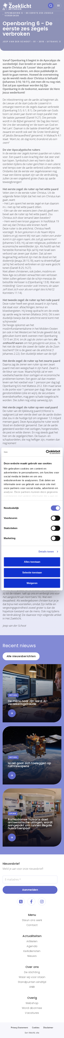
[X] (21, 901)
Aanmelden (30, 890)
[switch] (55, 518)
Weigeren (32, 583)
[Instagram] (42, 901)
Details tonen (46, 551)
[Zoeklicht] (17, 5)
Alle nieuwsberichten (21, 656)
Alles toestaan (32, 561)
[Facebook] (31, 901)
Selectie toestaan (32, 572)
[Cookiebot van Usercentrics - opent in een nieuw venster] (46, 452)
